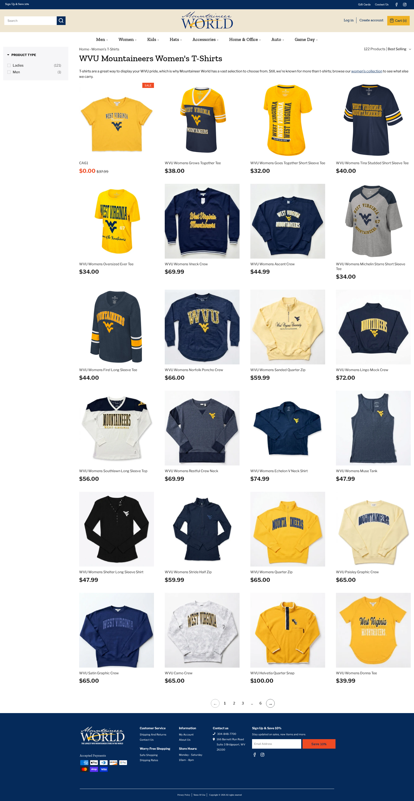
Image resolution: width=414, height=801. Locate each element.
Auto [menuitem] (276, 39)
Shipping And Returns (153, 734)
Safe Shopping (149, 755)
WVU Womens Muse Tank (356, 471)
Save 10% (319, 744)
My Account (186, 734)
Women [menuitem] (126, 39)
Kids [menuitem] (151, 39)
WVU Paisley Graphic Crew (357, 572)
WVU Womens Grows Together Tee (193, 163)
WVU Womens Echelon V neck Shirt (279, 471)
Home (84, 49)
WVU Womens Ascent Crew (272, 264)
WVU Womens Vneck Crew (186, 264)
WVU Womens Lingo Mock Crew (362, 370)
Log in (349, 20)
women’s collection (366, 71)
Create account (371, 20)
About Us (184, 739)
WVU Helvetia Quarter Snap (272, 673)
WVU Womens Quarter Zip (271, 572)
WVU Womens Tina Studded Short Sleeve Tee (372, 163)
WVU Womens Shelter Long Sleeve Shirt (111, 572)
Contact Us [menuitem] (382, 4)
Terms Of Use (199, 795)
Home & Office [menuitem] (243, 39)
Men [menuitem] (100, 39)
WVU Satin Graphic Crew (99, 673)
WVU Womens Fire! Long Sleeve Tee (108, 370)
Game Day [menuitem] (305, 39)
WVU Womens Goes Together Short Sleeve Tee (287, 163)
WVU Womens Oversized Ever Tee (106, 264)
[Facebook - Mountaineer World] (396, 4)
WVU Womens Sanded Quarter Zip (278, 370)
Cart (401, 20)
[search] (30, 20)
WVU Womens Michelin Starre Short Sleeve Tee (370, 266)
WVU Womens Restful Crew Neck (191, 471)
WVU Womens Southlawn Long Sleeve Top (113, 471)
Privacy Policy (183, 795)
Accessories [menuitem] (204, 39)
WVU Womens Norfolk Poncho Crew (194, 370)
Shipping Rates (149, 760)
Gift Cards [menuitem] (364, 4)
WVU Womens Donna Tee (356, 673)
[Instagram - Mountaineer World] (405, 4)
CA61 (83, 163)
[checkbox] (36, 65)
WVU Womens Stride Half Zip (188, 572)
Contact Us (147, 739)
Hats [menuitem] (174, 39)
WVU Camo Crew (179, 673)
